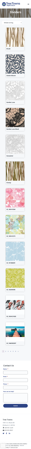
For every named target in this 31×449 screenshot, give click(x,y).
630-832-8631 (9, 430)
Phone (5, 384)
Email (5, 376)
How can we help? (8, 391)
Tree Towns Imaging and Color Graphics (16, 443)
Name (5, 369)
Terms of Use (14, 447)
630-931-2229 (9, 428)
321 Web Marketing (14, 445)
